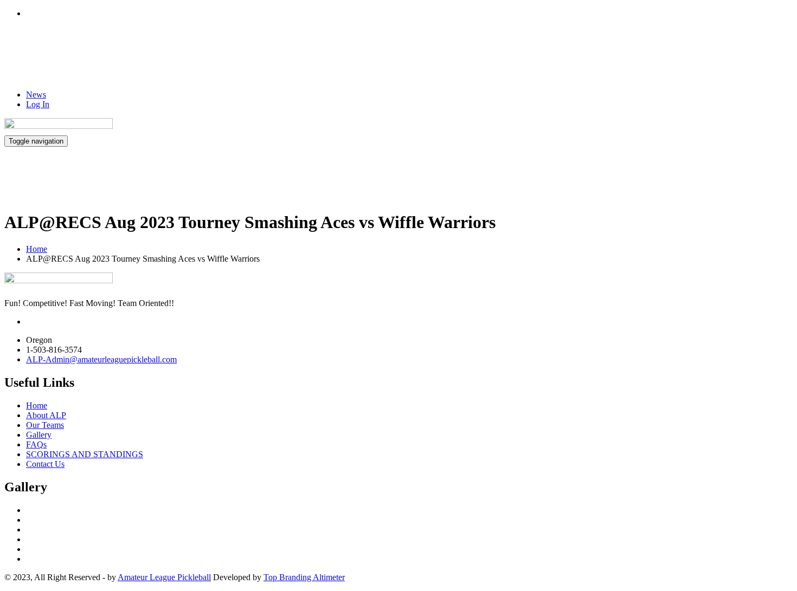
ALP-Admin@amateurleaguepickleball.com (101, 359)
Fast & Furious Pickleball (724, 181)
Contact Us (45, 464)
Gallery (527, 61)
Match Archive (510, 181)
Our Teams (45, 425)
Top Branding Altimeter (304, 577)
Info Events (655, 61)
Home (488, 61)
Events (378, 181)
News (36, 94)
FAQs (711, 61)
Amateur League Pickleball (164, 577)
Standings (436, 181)
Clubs (574, 181)
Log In (37, 104)
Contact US (755, 61)
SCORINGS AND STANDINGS (84, 454)
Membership (622, 181)
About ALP (588, 61)
